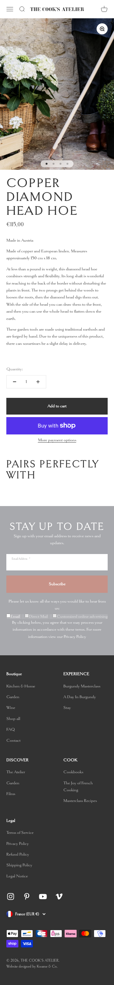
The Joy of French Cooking (78, 786)
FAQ (10, 729)
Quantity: (14, 369)
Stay (67, 707)
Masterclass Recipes (80, 800)
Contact (13, 740)
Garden (12, 696)
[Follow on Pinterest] (26, 896)
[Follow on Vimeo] (59, 896)
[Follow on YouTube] (43, 896)
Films (10, 793)
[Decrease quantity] (14, 381)
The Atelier (15, 772)
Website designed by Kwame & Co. (32, 966)
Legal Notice (17, 876)
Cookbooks (73, 772)
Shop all (13, 718)
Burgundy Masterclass (81, 686)
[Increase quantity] (38, 381)
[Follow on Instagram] (10, 896)
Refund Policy (17, 854)
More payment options (57, 440)
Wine (10, 707)
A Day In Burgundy (79, 696)
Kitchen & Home (20, 686)
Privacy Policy (75, 636)
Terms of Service (20, 832)
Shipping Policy (19, 865)
